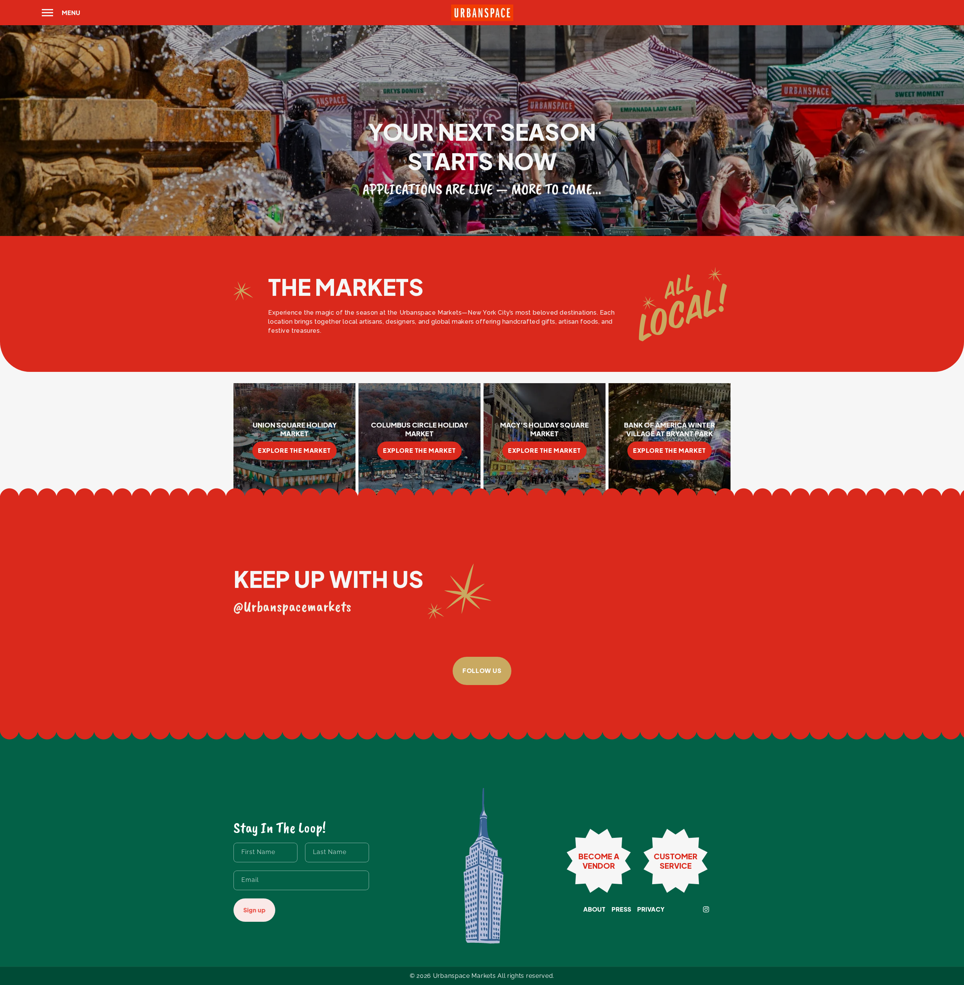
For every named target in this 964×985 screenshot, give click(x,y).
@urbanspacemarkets (292, 606)
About (594, 909)
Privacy (651, 909)
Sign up (254, 910)
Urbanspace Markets (464, 975)
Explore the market (294, 450)
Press (621, 909)
